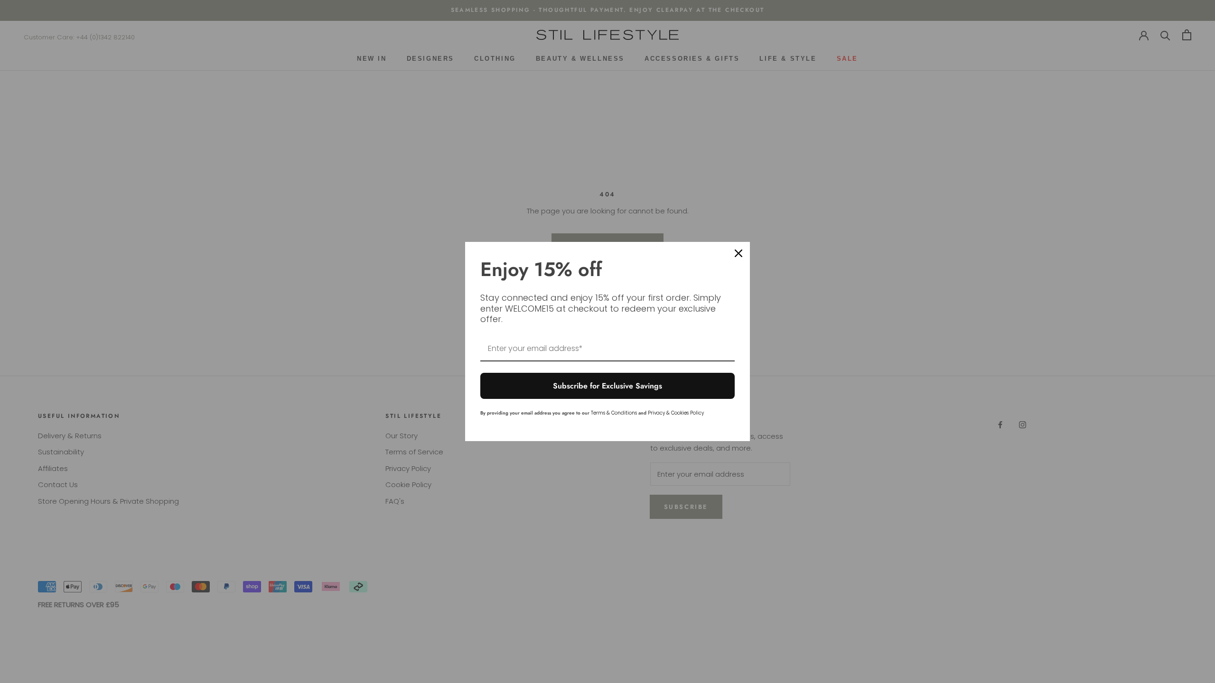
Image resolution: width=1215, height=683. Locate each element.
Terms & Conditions (614, 412)
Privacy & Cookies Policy (676, 412)
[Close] (738, 253)
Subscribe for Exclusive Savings (607, 385)
